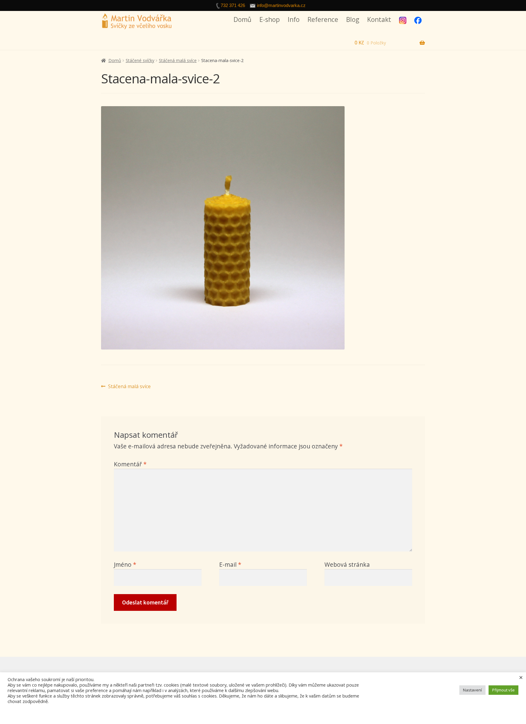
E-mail (230, 564)
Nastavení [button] (472, 690)
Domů (242, 19)
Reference (322, 19)
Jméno (125, 564)
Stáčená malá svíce (178, 60)
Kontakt (379, 19)
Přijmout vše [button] (503, 690)
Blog (352, 19)
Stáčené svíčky (140, 60)
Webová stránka (347, 564)
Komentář (130, 464)
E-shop (269, 19)
